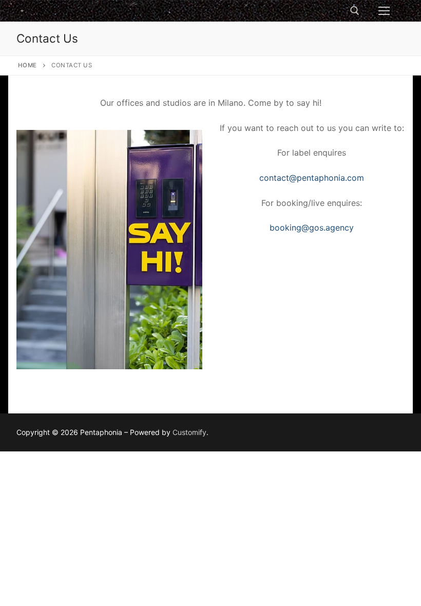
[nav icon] (384, 11)
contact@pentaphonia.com (311, 178)
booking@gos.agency (312, 227)
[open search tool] (354, 10)
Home (27, 65)
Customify (189, 432)
